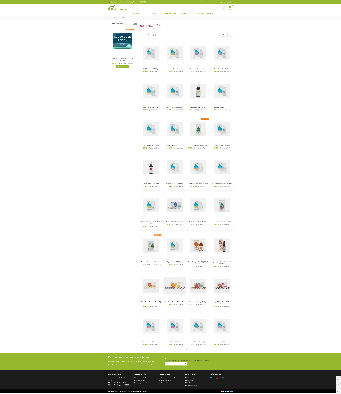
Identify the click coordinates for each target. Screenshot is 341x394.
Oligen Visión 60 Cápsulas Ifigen (198, 302)
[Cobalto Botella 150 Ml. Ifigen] (151, 91)
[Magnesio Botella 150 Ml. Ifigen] (174, 167)
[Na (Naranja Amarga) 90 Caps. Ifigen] (222, 205)
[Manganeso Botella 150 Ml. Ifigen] (198, 167)
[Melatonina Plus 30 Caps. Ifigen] (174, 205)
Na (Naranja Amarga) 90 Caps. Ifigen (222, 221)
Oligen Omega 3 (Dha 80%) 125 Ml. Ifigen (198, 262)
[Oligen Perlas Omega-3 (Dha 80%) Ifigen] (151, 285)
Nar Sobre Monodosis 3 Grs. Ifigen (151, 262)
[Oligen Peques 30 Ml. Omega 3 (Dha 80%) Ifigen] (222, 245)
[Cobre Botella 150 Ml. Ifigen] (174, 91)
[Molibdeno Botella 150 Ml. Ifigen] (198, 205)
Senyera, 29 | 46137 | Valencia (117, 382)
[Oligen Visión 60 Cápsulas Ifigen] (198, 285)
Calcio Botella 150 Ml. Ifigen (222, 69)
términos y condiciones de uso (182, 360)
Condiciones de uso (192, 383)
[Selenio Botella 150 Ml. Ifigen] (174, 325)
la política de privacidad (201, 360)
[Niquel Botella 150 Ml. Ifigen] (174, 245)
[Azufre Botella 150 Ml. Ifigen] (174, 52)
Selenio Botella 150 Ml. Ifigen (175, 342)
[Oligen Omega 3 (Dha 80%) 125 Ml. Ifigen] (198, 245)
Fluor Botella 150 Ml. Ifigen (151, 145)
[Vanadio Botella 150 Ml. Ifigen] (222, 325)
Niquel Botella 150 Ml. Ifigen (174, 262)
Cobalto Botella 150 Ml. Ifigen (151, 107)
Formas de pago (140, 380)
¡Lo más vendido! (116, 24)
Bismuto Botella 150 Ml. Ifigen (198, 69)
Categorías (139, 13)
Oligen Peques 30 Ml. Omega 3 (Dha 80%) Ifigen (222, 262)
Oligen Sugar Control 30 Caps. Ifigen (174, 302)
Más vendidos (165, 383)
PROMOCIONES (170, 13)
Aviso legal (189, 380)
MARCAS (156, 13)
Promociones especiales (168, 378)
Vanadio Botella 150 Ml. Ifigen (222, 342)
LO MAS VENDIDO (187, 13)
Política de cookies (192, 385)
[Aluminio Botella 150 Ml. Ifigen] (151, 52)
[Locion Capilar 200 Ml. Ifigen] (151, 167)
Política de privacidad (193, 378)
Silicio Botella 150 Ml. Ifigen (198, 342)
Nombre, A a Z (144, 35)
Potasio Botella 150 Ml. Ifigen (151, 342)
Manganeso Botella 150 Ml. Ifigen (198, 183)
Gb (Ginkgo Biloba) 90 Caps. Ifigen (198, 145)
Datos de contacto (140, 378)
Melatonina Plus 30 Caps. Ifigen (175, 221)
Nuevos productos (166, 380)
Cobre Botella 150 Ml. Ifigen (174, 107)
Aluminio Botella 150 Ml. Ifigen (151, 69)
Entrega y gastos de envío (143, 383)
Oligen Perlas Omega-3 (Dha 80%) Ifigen (151, 302)
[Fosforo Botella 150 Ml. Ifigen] (174, 129)
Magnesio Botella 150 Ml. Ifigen (174, 183)
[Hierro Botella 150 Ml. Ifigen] (222, 129)
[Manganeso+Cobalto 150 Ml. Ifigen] (222, 167)
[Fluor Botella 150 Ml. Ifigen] (151, 129)
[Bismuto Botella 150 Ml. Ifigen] (198, 52)
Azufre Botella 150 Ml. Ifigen (175, 69)
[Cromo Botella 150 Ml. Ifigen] (222, 91)
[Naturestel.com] (117, 8)
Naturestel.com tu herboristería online (117, 379)
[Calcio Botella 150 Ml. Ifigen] (222, 52)
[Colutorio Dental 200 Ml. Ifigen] (198, 91)
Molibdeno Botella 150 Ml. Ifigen (198, 221)
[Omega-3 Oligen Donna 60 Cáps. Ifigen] (222, 285)
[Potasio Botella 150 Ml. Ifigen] (151, 325)
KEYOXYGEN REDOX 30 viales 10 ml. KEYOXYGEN (122, 59)
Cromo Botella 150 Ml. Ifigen (222, 107)
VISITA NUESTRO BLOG (206, 13)
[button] (134, 24)
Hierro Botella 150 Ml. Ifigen (222, 145)
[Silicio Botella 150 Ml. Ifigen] (198, 325)
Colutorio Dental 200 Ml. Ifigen (198, 107)
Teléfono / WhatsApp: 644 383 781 (119, 385)
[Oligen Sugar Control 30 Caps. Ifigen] (174, 285)
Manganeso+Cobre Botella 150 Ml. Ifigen (151, 222)
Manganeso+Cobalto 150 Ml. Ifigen (222, 183)
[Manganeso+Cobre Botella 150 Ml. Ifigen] (151, 205)
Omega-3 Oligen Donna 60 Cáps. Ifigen (222, 302)
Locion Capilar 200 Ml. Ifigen (151, 183)
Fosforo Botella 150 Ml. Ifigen (174, 145)
